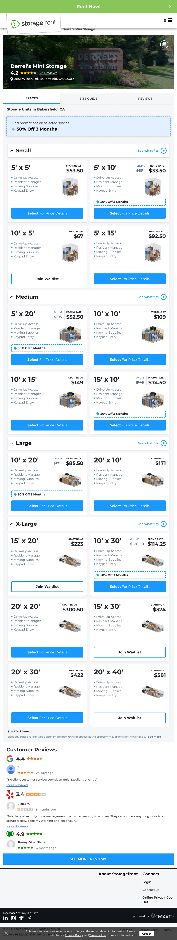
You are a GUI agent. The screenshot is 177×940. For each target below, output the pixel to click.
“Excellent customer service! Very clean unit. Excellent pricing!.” (51, 779)
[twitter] (29, 917)
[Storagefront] (33, 26)
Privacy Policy (74, 935)
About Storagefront (118, 874)
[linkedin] (5, 917)
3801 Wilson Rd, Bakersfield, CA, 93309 (44, 79)
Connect (151, 874)
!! (18, 767)
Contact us (150, 890)
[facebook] (21, 917)
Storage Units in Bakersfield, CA (36, 109)
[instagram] (13, 917)
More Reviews (17, 785)
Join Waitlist (47, 279)
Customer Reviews (31, 749)
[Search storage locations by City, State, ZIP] (158, 20)
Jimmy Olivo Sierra (31, 842)
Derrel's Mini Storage (38, 66)
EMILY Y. (23, 804)
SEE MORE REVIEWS (88, 859)
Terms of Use (97, 935)
